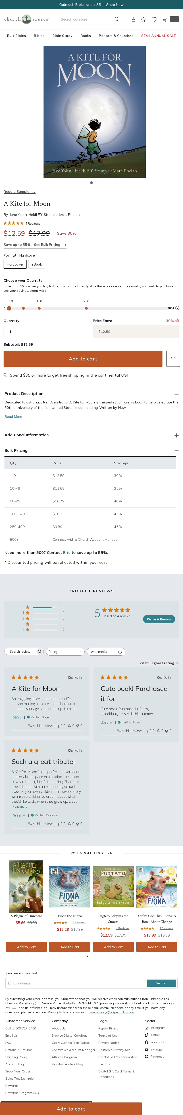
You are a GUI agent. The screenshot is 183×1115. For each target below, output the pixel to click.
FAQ (8, 1043)
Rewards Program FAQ (22, 1093)
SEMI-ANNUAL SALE (158, 36)
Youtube (157, 1050)
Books (86, 36)
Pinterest (157, 1057)
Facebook (158, 1042)
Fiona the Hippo (70, 915)
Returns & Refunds (19, 1050)
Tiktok (155, 1035)
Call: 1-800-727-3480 (20, 1028)
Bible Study (62, 36)
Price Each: (102, 320)
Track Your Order (17, 1071)
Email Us (11, 1036)
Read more (20, 806)
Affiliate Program (64, 1057)
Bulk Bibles (16, 36)
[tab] (87, 956)
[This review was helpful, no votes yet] (69, 725)
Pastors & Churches (116, 36)
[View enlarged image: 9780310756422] (94, 112)
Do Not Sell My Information (117, 1057)
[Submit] (117, 19)
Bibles (39, 36)
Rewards (12, 1086)
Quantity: (12, 320)
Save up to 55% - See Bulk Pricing (32, 244)
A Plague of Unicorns (26, 915)
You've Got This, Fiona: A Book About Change (156, 918)
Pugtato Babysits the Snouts (113, 918)
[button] (91, 182)
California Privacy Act (114, 1050)
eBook (36, 264)
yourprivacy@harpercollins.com (112, 1012)
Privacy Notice (108, 1043)
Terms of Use (108, 1036)
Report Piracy (108, 1028)
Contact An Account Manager (73, 1050)
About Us (58, 1028)
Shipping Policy (16, 1057)
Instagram (158, 1028)
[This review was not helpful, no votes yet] (77, 725)
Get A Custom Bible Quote (71, 1043)
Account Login (15, 1064)
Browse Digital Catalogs (69, 1036)
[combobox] (90, 19)
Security (104, 1064)
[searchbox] (20, 651)
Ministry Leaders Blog (67, 1064)
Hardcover (15, 264)
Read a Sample (16, 191)
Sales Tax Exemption (20, 1078)
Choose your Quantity (23, 280)
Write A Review (159, 619)
